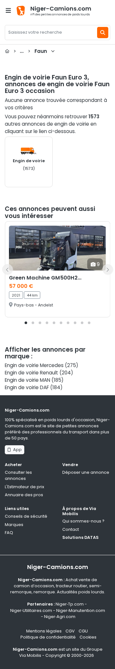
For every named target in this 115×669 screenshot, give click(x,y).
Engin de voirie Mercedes (34, 365)
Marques (14, 524)
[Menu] (8, 10)
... (30, 51)
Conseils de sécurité (26, 516)
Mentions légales (44, 631)
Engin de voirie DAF (27, 387)
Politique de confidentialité (48, 637)
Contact (70, 529)
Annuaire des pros (24, 495)
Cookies (88, 637)
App (16, 449)
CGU (83, 631)
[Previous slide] (7, 269)
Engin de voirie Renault (31, 372)
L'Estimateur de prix (24, 486)
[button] (25, 322)
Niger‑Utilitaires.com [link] (31, 610)
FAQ (9, 532)
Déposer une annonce (85, 472)
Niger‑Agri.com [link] (59, 616)
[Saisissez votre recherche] (102, 32)
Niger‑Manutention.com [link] (80, 610)
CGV (70, 631)
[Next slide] (108, 269)
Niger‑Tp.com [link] (70, 604)
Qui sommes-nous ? (83, 521)
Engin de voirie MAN (27, 380)
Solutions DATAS (80, 537)
